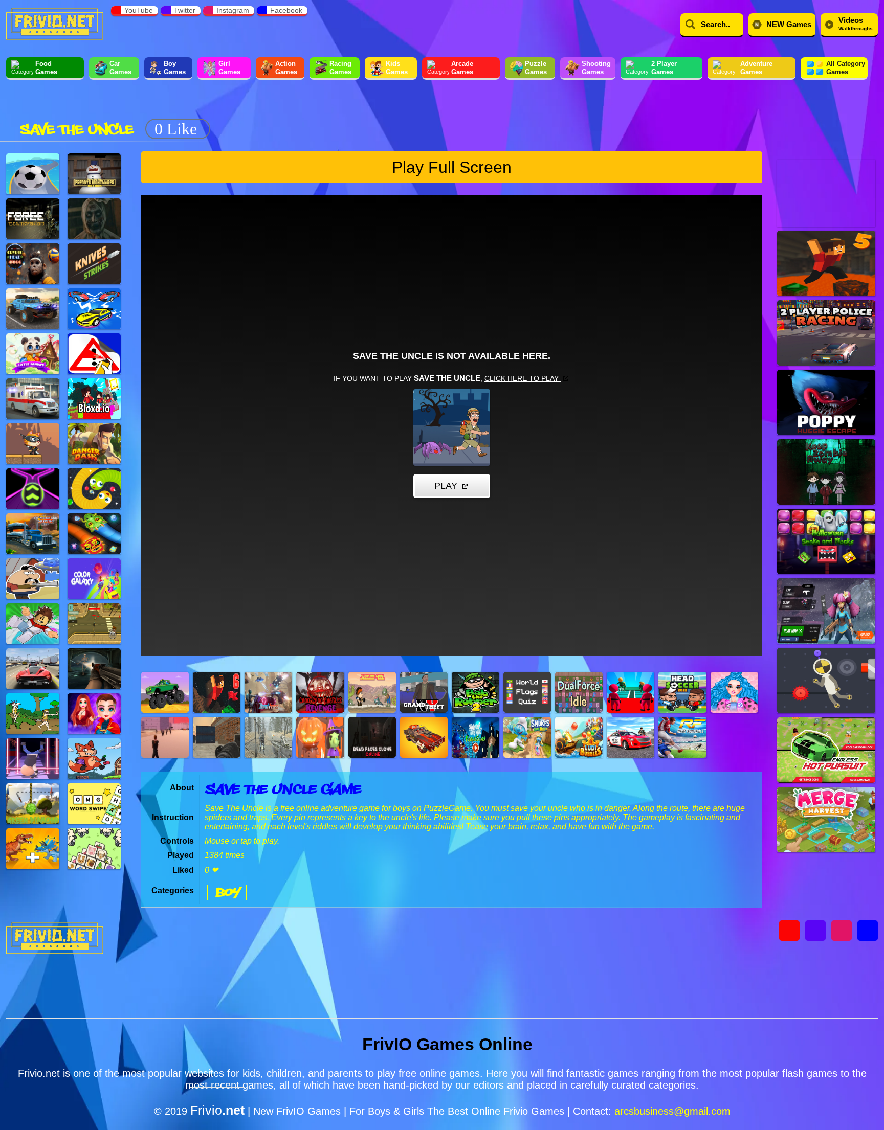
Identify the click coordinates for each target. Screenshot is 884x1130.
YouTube (138, 10)
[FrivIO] (54, 23)
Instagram (232, 10)
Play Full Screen (452, 167)
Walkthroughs (855, 23)
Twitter (184, 10)
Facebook (286, 10)
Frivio (217, 1110)
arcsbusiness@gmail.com (672, 1111)
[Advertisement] (401, 111)
